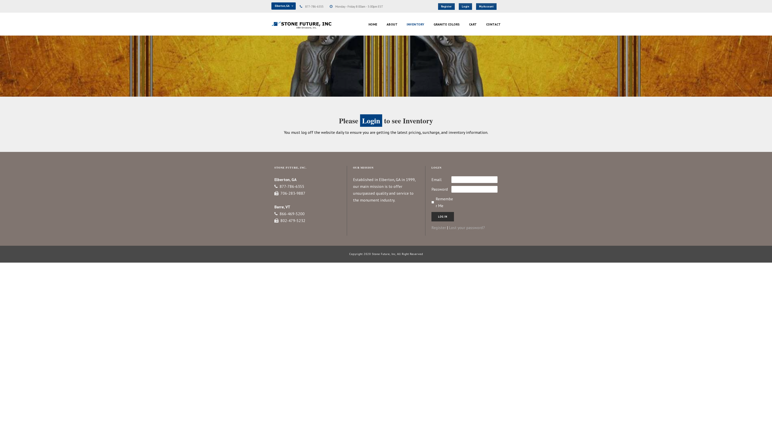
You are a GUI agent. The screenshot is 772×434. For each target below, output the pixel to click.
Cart (473, 24)
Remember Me (444, 202)
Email (436, 179)
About (392, 24)
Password (439, 189)
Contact (493, 24)
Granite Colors (447, 24)
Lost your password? (467, 227)
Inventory (415, 24)
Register (438, 227)
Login (371, 120)
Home (373, 24)
